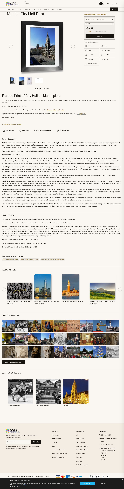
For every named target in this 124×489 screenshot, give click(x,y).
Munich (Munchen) (59, 259)
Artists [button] (19, 9)
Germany (31, 259)
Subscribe (36, 442)
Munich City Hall (6, 124)
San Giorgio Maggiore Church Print (73, 301)
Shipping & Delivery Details (55, 110)
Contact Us (102, 431)
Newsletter (79, 461)
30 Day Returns (81, 114)
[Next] (73, 46)
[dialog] (62, 483)
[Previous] (11, 46)
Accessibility (80, 431)
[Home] (13, 4)
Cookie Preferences (82, 465)
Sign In (114, 9)
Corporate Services (58, 450)
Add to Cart (100, 36)
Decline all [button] (104, 483)
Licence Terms (80, 453)
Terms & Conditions (82, 450)
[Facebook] (103, 477)
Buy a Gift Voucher (58, 457)
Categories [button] (10, 9)
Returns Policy (80, 442)
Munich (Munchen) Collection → (14, 362)
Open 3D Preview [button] (43, 88)
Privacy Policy (80, 439)
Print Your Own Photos (59, 453)
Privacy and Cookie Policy (19, 485)
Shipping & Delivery (82, 446)
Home (4, 259)
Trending (46, 9)
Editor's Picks (37, 9)
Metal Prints (79, 457)
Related (16, 259)
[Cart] (112, 4)
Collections (26, 9)
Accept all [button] (87, 483)
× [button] (122, 479)
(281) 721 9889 (106, 435)
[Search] (101, 3)
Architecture (10, 259)
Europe (26, 259)
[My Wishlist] (108, 4)
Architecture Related (42, 406)
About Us (55, 431)
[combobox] (61, 3)
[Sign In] (116, 4)
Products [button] (59, 9)
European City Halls (16, 124)
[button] (43, 487)
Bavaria (36, 259)
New (52, 9)
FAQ (77, 435)
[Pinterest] (107, 477)
